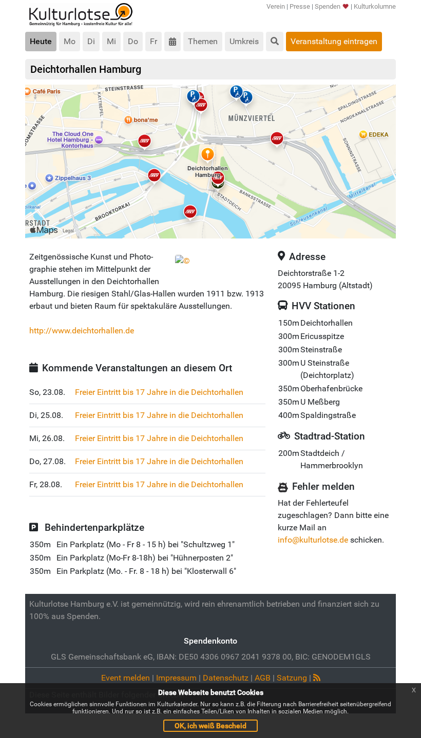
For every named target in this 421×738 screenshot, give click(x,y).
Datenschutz (225, 678)
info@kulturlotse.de (313, 540)
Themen (203, 41)
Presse (300, 6)
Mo (69, 41)
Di (91, 41)
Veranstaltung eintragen (334, 41)
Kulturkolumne (375, 6)
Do (133, 41)
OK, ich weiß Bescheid (210, 726)
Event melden (125, 678)
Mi (111, 41)
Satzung (292, 678)
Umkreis (244, 41)
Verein (275, 6)
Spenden (327, 6)
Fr (153, 41)
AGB (263, 678)
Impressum (176, 678)
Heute (41, 41)
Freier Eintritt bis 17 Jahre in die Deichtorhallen (159, 392)
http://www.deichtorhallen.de (81, 330)
